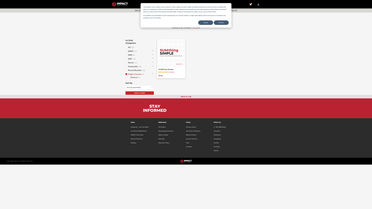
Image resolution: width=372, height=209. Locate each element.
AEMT (132, 51)
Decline (221, 22)
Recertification (136, 70)
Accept (205, 22)
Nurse (132, 62)
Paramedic (134, 66)
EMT (132, 59)
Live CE (234, 10)
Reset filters (139, 93)
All (131, 47)
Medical (135, 77)
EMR (131, 55)
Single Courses (136, 74)
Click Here (196, 28)
